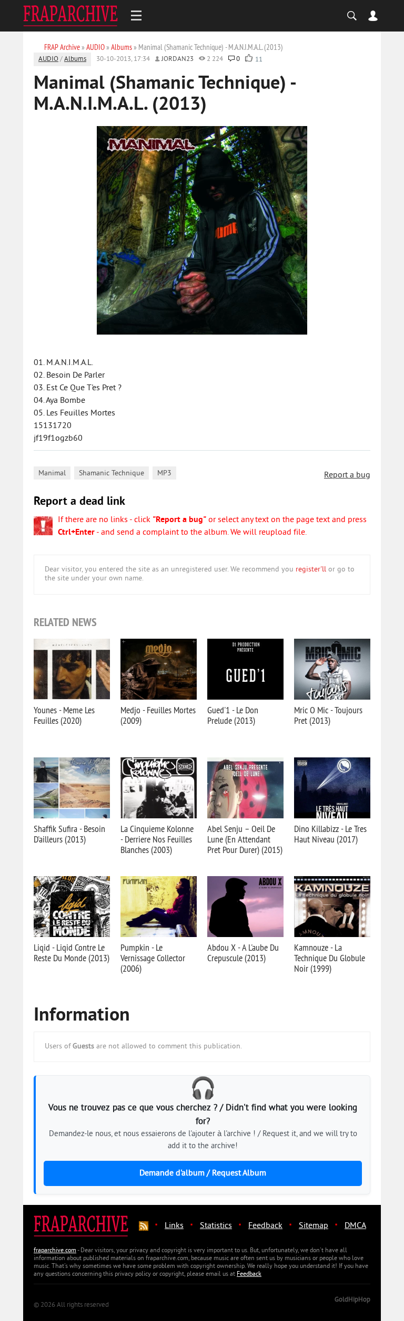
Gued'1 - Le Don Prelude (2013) (232, 715)
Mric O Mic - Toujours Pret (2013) (328, 715)
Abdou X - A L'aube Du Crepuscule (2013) (243, 952)
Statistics (216, 1226)
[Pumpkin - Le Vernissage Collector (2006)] (158, 906)
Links (174, 1226)
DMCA (355, 1226)
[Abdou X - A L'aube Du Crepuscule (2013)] (245, 906)
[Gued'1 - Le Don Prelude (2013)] (245, 669)
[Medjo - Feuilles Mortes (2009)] (158, 669)
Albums (75, 59)
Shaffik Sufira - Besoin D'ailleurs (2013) (69, 834)
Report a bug (347, 475)
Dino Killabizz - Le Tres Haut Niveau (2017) (330, 834)
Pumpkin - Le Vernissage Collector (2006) (152, 957)
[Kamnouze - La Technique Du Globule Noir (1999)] (332, 906)
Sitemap (313, 1226)
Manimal (52, 473)
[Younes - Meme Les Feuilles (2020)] (72, 669)
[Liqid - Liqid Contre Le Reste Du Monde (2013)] (72, 906)
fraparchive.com (55, 1251)
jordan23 (177, 59)
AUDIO (48, 59)
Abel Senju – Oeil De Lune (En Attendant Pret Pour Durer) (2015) (244, 839)
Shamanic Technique (111, 473)
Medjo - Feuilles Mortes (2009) (158, 715)
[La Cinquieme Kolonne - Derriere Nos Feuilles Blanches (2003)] (158, 787)
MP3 (164, 473)
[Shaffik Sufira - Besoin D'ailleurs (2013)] (72, 787)
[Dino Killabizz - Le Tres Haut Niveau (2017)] (332, 787)
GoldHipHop (352, 1300)
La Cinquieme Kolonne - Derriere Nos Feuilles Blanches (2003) (157, 839)
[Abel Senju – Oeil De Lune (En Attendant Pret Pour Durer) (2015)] (245, 787)
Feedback (265, 1226)
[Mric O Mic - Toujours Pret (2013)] (332, 669)
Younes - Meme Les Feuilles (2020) (64, 715)
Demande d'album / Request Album (202, 1173)
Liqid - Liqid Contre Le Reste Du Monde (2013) (71, 952)
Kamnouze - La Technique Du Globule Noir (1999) (329, 957)
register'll (311, 569)
